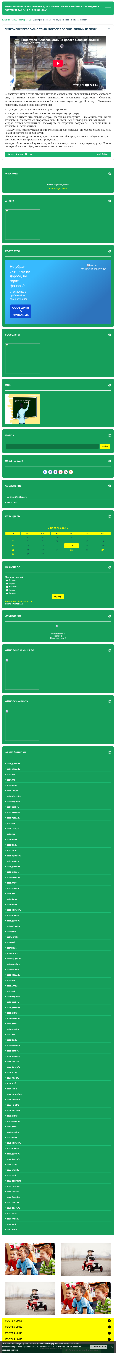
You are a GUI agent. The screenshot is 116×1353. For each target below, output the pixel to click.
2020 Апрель (13, 1078)
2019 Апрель (13, 1029)
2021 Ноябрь (13, 1148)
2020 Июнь (12, 1089)
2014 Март (11, 775)
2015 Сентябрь (14, 856)
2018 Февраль (13, 975)
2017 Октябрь (13, 964)
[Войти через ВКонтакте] (50, 472)
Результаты (10, 601)
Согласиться (99, 1346)
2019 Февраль (13, 1018)
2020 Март (12, 1073)
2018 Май (11, 991)
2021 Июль (12, 1138)
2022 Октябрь (13, 1186)
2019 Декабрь (13, 1056)
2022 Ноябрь (13, 1192)
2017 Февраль (13, 926)
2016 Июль (12, 905)
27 (103, 550)
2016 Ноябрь (13, 915)
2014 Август (12, 791)
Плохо (12, 590)
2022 (14, 20)
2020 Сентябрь (14, 1094)
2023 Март (12, 1213)
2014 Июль (12, 785)
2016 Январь (13, 872)
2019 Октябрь (13, 1045)
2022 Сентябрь (14, 1181)
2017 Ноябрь (13, 970)
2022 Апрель (13, 1170)
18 (30, 20)
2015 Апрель (13, 829)
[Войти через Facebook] (55, 472)
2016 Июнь (12, 899)
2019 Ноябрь (13, 1051)
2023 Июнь (12, 1230)
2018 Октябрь (13, 997)
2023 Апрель (13, 1219)
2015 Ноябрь (13, 861)
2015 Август (12, 850)
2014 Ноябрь (13, 807)
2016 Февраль (13, 877)
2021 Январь (13, 1116)
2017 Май (11, 942)
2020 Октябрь (13, 1100)
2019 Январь (13, 1013)
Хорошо (12, 583)
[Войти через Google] (65, 472)
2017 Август (12, 953)
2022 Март (12, 1165)
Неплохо (13, 587)
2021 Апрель (13, 1132)
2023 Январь (13, 1203)
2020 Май (11, 1083)
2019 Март (11, 1024)
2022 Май (11, 1175)
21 (13, 550)
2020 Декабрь (13, 1110)
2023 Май (11, 1224)
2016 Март (11, 883)
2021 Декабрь (13, 1154)
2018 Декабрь (13, 1008)
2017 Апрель (13, 937)
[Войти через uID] (45, 472)
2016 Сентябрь (14, 910)
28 (13, 554)
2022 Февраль (13, 1159)
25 (71, 550)
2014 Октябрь (13, 802)
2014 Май (11, 780)
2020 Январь (13, 1062)
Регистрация (55, 188)
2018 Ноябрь (13, 1002)
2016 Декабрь (13, 921)
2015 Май (11, 834)
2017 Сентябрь (14, 959)
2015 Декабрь (13, 867)
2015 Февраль (13, 818)
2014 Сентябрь (14, 796)
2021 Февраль (13, 1121)
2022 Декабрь (13, 1197)
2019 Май (11, 1035)
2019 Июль (12, 1040)
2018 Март (11, 980)
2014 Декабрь (13, 812)
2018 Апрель (13, 986)
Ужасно (12, 593)
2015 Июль (12, 845)
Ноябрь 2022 (58, 528)
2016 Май (11, 894)
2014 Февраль (13, 769)
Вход (64, 188)
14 (13, 545)
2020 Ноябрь (13, 1105)
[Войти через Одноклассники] (71, 472)
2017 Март (11, 932)
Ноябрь (23, 20)
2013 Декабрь (13, 764)
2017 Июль (12, 948)
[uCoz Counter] (58, 628)
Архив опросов (25, 601)
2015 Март (11, 823)
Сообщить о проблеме (20, 311)
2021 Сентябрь (14, 1143)
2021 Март (11, 1127)
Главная (6, 20)
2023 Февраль (13, 1208)
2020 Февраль (13, 1067)
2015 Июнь (12, 840)
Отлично (13, 580)
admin (20, 154)
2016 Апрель (13, 888)
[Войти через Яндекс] (60, 472)
